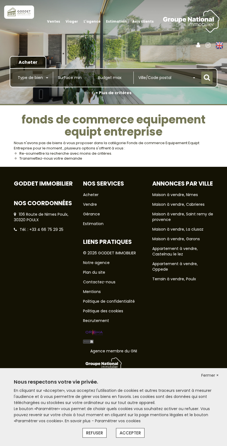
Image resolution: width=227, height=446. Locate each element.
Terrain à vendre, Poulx (174, 279)
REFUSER (94, 433)
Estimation (116, 21)
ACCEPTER (130, 433)
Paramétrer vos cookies (118, 421)
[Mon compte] (198, 45)
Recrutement (96, 320)
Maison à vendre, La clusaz (177, 229)
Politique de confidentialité (109, 301)
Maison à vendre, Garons (176, 239)
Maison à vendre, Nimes (175, 194)
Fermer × (210, 375)
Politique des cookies (103, 311)
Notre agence (96, 262)
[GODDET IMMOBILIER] (19, 12)
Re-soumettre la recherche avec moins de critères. (65, 153)
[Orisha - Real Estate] (94, 333)
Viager (72, 21)
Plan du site (94, 272)
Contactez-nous (99, 282)
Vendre (90, 204)
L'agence (92, 21)
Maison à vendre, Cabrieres (178, 204)
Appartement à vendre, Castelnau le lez (175, 251)
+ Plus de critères (113, 93)
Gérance (91, 214)
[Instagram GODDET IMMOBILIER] (208, 45)
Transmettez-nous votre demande (50, 158)
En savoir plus (78, 421)
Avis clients (143, 21)
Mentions (92, 291)
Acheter (91, 194)
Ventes (53, 21)
